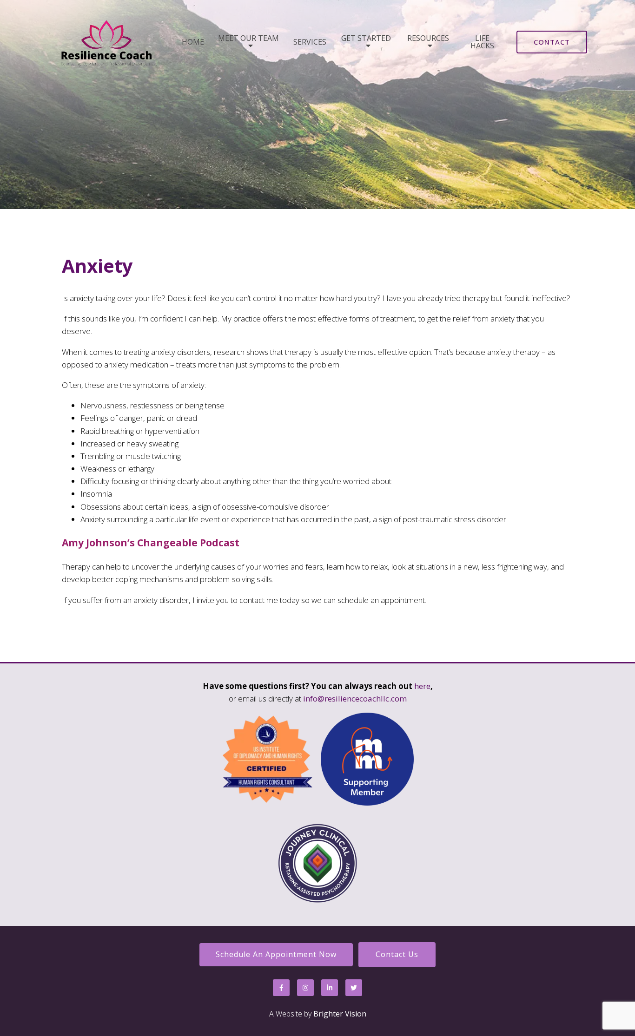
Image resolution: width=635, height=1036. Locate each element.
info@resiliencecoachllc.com (355, 698)
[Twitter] (353, 987)
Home (193, 42)
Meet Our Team (248, 38)
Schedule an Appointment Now (276, 954)
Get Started (366, 38)
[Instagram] (305, 987)
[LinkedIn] (329, 987)
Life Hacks (482, 41)
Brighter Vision (339, 1014)
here (422, 686)
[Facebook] (281, 987)
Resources (428, 38)
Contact (552, 41)
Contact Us (397, 954)
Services (309, 42)
